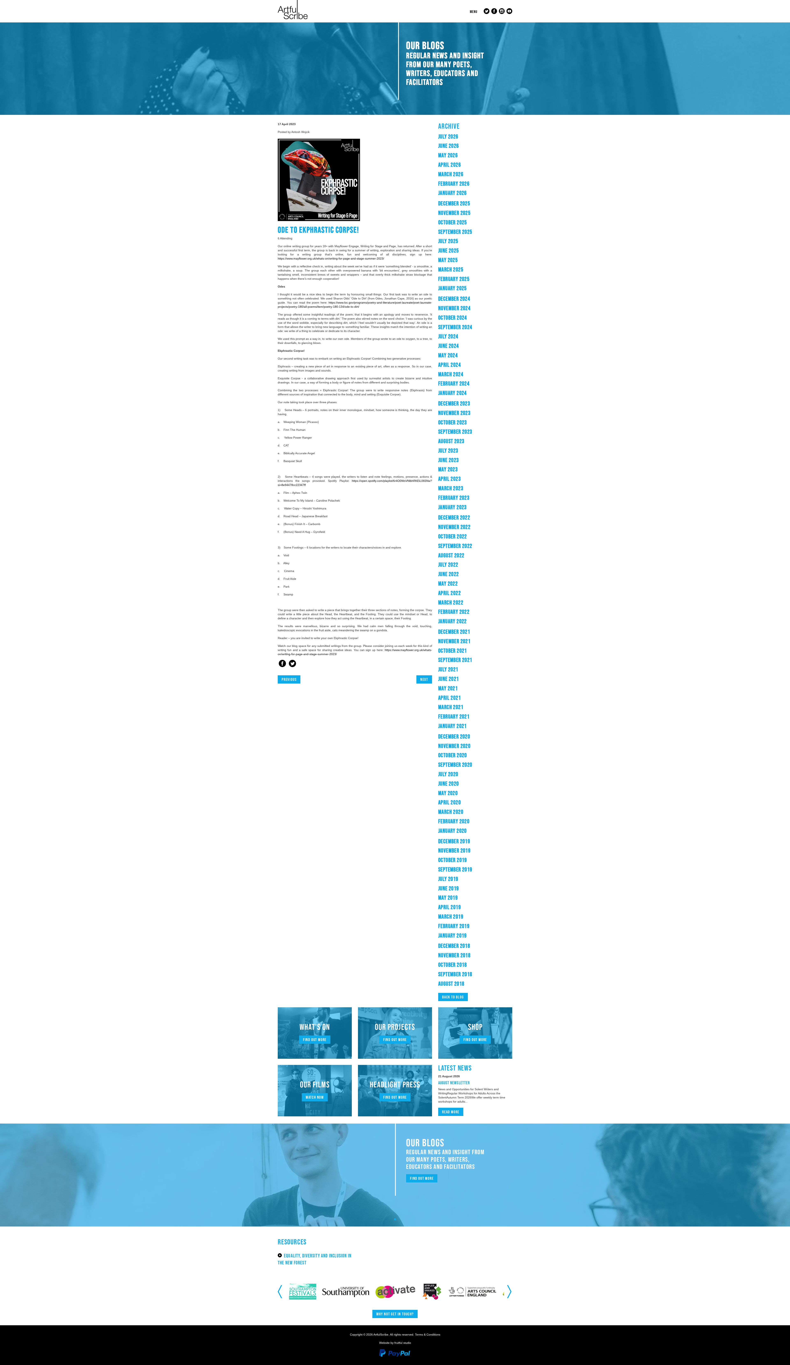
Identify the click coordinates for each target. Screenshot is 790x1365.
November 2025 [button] (454, 213)
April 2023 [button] (449, 478)
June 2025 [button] (448, 250)
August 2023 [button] (451, 441)
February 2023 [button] (453, 497)
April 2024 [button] (449, 364)
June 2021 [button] (448, 679)
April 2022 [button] (449, 593)
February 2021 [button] (453, 716)
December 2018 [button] (454, 945)
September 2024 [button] (455, 327)
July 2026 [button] (448, 136)
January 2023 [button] (452, 507)
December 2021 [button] (454, 631)
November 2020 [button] (454, 746)
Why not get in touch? (395, 1314)
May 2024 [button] (448, 355)
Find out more (314, 1039)
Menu (473, 12)
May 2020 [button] (448, 793)
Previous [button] (280, 1291)
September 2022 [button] (455, 546)
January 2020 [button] (452, 830)
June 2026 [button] (448, 145)
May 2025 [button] (448, 260)
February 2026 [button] (453, 183)
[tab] (475, 136)
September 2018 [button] (455, 974)
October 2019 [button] (452, 860)
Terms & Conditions (427, 1334)
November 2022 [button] (454, 527)
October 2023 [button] (452, 422)
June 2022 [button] (448, 574)
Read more (450, 1112)
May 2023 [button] (448, 469)
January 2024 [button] (452, 393)
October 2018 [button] (452, 964)
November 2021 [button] (454, 641)
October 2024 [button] (452, 317)
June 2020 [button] (448, 783)
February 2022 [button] (453, 611)
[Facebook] (282, 664)
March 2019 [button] (450, 916)
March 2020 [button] (450, 811)
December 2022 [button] (454, 517)
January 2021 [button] (452, 726)
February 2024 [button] (453, 383)
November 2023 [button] (454, 413)
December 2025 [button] (454, 203)
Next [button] (509, 1291)
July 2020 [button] (448, 774)
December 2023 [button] (454, 403)
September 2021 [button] (455, 660)
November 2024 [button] (454, 308)
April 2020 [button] (449, 802)
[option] (299, 1292)
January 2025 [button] (452, 288)
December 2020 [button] (454, 736)
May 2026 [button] (448, 155)
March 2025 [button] (450, 269)
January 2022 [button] (452, 621)
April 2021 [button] (449, 697)
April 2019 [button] (449, 907)
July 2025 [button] (448, 241)
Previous (289, 679)
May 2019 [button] (448, 897)
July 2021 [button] (448, 669)
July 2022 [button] (448, 564)
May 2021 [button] (448, 688)
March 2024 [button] (450, 374)
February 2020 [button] (453, 821)
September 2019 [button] (455, 869)
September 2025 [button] (455, 231)
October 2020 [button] (452, 755)
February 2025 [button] (453, 279)
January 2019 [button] (452, 935)
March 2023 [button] (450, 488)
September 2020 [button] (455, 764)
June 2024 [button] (448, 345)
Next (424, 679)
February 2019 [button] (453, 926)
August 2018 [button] (451, 983)
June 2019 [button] (448, 888)
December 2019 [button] (454, 841)
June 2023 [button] (448, 460)
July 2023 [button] (448, 450)
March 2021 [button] (450, 707)
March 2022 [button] (450, 602)
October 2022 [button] (452, 536)
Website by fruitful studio (395, 1342)
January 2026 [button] (452, 193)
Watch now (315, 1097)
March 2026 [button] (450, 174)
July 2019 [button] (448, 879)
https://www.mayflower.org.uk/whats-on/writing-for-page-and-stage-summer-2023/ (331, 258)
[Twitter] (292, 664)
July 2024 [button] (448, 336)
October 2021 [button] (452, 650)
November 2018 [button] (454, 955)
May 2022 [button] (448, 583)
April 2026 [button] (449, 164)
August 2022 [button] (451, 555)
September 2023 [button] (455, 431)
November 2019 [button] (454, 850)
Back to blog (453, 997)
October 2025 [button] (452, 222)
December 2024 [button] (454, 298)
